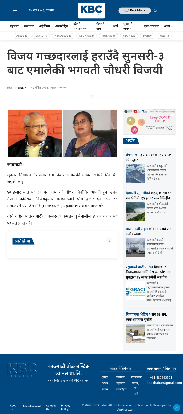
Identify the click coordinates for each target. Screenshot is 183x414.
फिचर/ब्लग (99, 26)
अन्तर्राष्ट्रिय (61, 26)
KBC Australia (63, 36)
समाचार (29, 26)
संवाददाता (21, 88)
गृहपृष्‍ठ (14, 26)
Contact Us (51, 407)
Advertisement (32, 406)
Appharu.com (126, 410)
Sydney (147, 36)
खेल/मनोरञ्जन (79, 26)
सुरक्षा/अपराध (127, 26)
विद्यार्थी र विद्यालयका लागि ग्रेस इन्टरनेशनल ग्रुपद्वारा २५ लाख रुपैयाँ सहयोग (148, 272)
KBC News (129, 36)
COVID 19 (41, 36)
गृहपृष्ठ (105, 377)
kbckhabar (108, 36)
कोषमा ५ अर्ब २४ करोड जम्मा (148, 231)
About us (13, 407)
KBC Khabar (86, 36)
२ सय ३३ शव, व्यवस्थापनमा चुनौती (146, 317)
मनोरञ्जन (136, 377)
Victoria (164, 36)
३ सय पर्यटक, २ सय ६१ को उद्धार (148, 157)
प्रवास (105, 390)
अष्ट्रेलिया (44, 26)
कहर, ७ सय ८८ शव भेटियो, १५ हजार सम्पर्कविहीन (148, 195)
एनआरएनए (151, 26)
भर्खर (130, 141)
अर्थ (115, 26)
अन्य (167, 26)
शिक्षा (105, 384)
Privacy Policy (65, 407)
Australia (22, 36)
